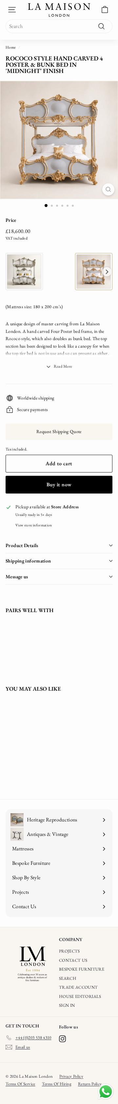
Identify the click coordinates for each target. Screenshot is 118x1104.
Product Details (22, 545)
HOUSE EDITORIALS (80, 996)
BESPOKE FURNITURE (81, 969)
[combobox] (59, 26)
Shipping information (28, 561)
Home (11, 47)
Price (11, 220)
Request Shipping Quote (59, 431)
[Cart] (104, 9)
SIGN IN (67, 1005)
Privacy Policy (71, 1076)
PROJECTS (69, 951)
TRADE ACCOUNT (78, 987)
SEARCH (67, 978)
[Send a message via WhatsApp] (106, 1092)
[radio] (24, 271)
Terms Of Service (20, 1084)
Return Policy (90, 1084)
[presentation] (107, 272)
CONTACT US (73, 960)
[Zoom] (108, 189)
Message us (17, 576)
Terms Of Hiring (56, 1084)
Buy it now (59, 484)
